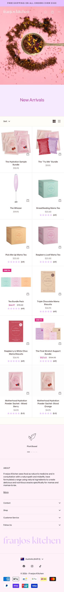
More (6, 492)
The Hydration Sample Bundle (16, 163)
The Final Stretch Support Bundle (48, 352)
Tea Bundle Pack (16, 302)
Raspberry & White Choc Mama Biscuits (16, 352)
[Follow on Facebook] (24, 566)
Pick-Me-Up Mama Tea (15, 255)
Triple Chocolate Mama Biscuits (48, 303)
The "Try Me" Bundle (48, 162)
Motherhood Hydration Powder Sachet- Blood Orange (48, 404)
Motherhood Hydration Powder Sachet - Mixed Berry (16, 404)
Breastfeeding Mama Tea (48, 208)
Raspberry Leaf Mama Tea (48, 255)
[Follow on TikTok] (40, 566)
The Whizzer (16, 208)
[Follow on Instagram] (32, 566)
